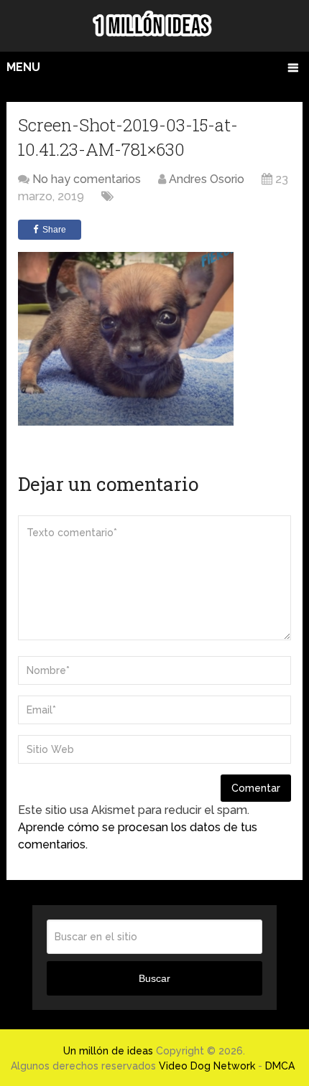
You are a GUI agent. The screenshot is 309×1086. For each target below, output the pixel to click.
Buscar (154, 978)
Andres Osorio (206, 179)
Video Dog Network (207, 1066)
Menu (23, 67)
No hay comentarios (86, 179)
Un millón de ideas (108, 1051)
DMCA (280, 1066)
